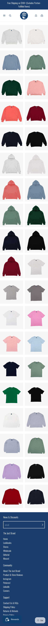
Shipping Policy (9, 607)
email (7, 524)
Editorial (6, 554)
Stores (5, 546)
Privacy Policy (8, 615)
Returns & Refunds (10, 611)
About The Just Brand (11, 571)
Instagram (7, 578)
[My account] (36, 16)
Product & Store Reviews (13, 575)
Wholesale (7, 550)
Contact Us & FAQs (10, 603)
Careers (6, 590)
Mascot (6, 558)
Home (5, 539)
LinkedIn (6, 586)
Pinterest (6, 582)
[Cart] (42, 16)
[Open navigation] (6, 16)
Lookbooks (7, 542)
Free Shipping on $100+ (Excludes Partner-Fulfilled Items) (24, 4)
